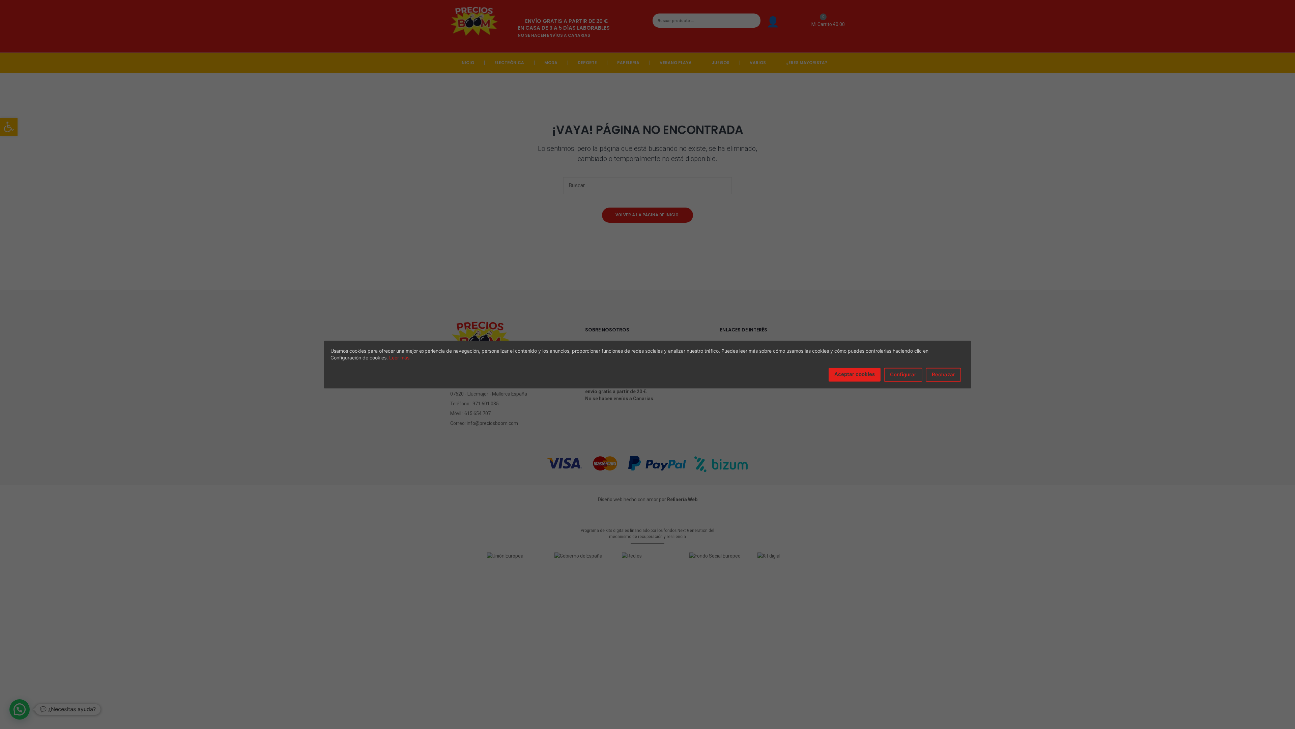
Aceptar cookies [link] (854, 374)
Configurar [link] (903, 374)
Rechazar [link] (943, 374)
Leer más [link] (399, 357)
